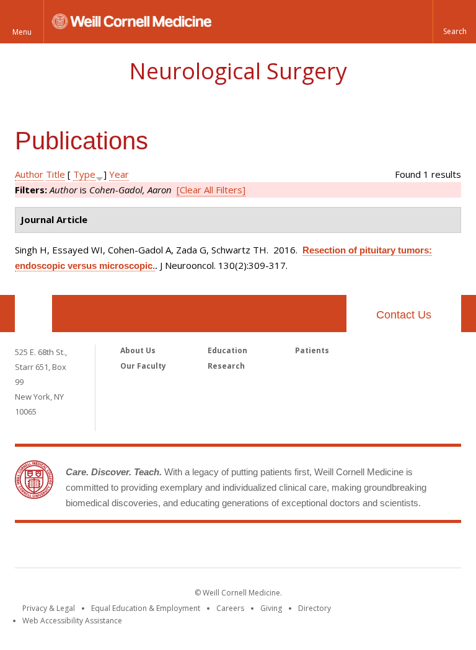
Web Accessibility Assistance (72, 620)
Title (55, 174)
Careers (230, 608)
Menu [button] (22, 32)
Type (84, 174)
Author (29, 174)
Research (226, 366)
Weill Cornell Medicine (238, 547)
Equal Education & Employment (145, 608)
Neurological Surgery (238, 71)
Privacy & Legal (48, 608)
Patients (312, 350)
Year (119, 174)
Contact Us (403, 315)
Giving (271, 608)
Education (227, 350)
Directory (314, 608)
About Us (138, 350)
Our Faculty (143, 366)
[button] (454, 21)
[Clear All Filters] (211, 189)
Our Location (33, 313)
